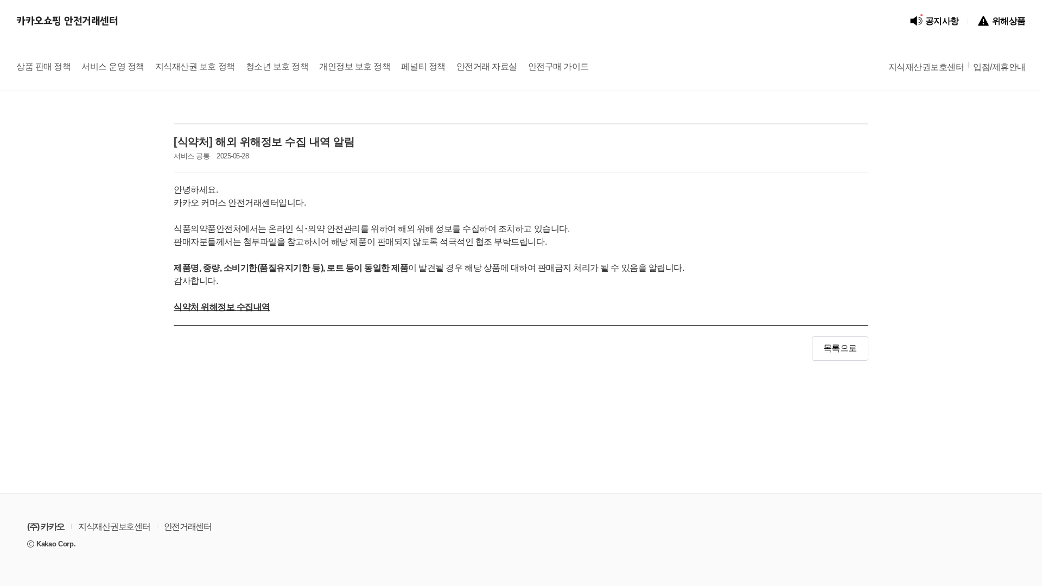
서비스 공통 (191, 156)
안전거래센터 (188, 527)
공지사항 (939, 20)
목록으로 (840, 348)
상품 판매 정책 (43, 67)
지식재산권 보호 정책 (195, 67)
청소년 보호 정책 (277, 67)
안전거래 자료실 (486, 67)
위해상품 (1009, 21)
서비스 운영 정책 (112, 67)
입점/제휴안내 (999, 67)
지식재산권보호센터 (926, 67)
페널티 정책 (423, 67)
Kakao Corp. (55, 544)
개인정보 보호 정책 (354, 67)
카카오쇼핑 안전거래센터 (67, 21)
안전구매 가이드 (558, 67)
